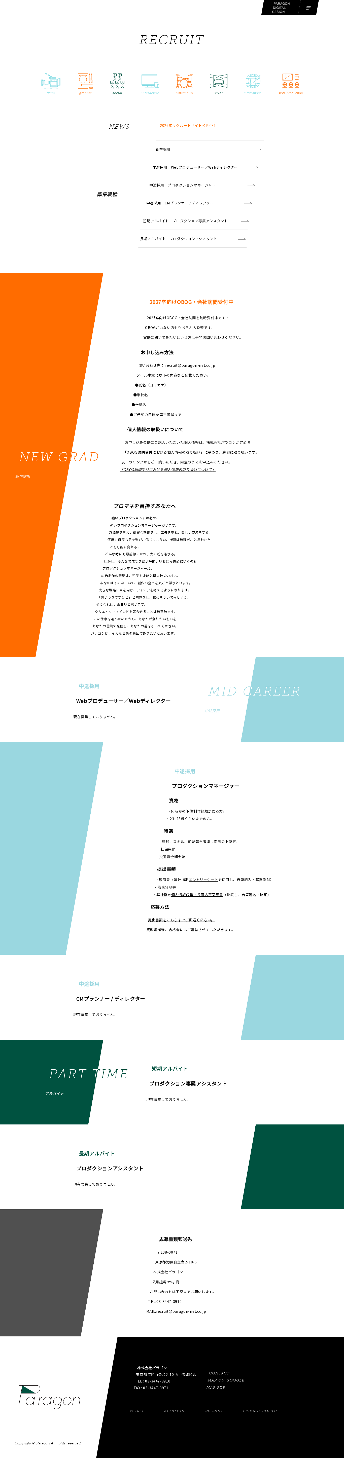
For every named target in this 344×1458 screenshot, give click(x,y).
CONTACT (219, 1373)
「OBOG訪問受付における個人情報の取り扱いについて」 (168, 469)
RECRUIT (214, 1411)
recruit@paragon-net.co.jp (190, 365)
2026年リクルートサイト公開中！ (188, 125)
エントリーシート (203, 879)
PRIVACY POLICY (260, 1411)
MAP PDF (216, 1388)
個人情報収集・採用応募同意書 (197, 894)
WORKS (137, 1411)
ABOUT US (175, 1411)
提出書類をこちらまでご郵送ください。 (181, 919)
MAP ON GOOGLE (226, 1380)
